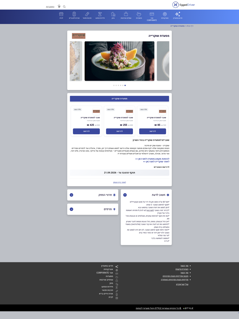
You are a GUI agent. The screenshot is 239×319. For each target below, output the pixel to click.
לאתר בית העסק (119, 182)
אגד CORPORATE (104, 272)
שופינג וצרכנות (106, 279)
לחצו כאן (150, 210)
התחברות (50, 6)
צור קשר (184, 265)
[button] (125, 85)
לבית (111, 297)
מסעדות (109, 276)
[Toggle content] (125, 195)
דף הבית (190, 25)
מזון (111, 283)
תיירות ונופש (107, 286)
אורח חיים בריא (106, 293)
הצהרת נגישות (182, 269)
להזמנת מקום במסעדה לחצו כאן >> (152, 159)
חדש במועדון (107, 266)
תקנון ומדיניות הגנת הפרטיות (175, 276)
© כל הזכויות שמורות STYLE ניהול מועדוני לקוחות (159, 308)
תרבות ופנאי (107, 290)
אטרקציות (108, 269)
